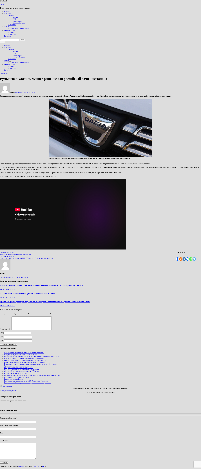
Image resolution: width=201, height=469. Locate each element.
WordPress (36, 466)
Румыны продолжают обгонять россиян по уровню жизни (25, 360)
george (17, 92)
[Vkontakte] (187, 257)
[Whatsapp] (191, 257)
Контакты (7, 36)
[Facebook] (177, 257)
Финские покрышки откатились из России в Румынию (24, 353)
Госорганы (16, 17)
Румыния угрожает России (13, 379)
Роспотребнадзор (19, 23)
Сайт (2, 340)
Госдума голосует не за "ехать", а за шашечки (20, 354)
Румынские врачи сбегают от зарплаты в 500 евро (22, 371)
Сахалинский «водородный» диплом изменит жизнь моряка (27, 293)
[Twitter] (194, 257)
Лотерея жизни (9, 30)
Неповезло (12, 34)
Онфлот (3, 4)
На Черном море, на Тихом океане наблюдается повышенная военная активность (33, 375)
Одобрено (7, 13)
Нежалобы (12, 25)
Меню (3, 42)
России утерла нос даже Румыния (16, 373)
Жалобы (11, 15)
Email (2, 337)
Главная (7, 11)
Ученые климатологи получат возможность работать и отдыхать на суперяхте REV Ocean (41, 285)
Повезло (11, 32)
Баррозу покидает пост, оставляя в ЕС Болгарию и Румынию (26, 381)
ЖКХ (14, 19)
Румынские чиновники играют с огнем (18, 366)
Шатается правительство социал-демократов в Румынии (24, 362)
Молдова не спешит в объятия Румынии (18, 368)
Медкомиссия (17, 21)
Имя (1, 333)
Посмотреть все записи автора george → (14, 277)
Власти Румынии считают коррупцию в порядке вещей (24, 358)
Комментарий (5, 329)
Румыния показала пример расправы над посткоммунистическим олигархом (31, 356)
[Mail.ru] (184, 257)
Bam (43, 466)
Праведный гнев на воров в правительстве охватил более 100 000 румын (30, 364)
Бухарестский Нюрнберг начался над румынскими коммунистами (27, 383)
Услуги (6, 26)
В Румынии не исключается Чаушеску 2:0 (19, 377)
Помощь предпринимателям (18, 28)
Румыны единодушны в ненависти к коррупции (21, 370)
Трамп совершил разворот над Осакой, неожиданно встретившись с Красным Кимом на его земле (45, 302)
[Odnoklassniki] (180, 257)
